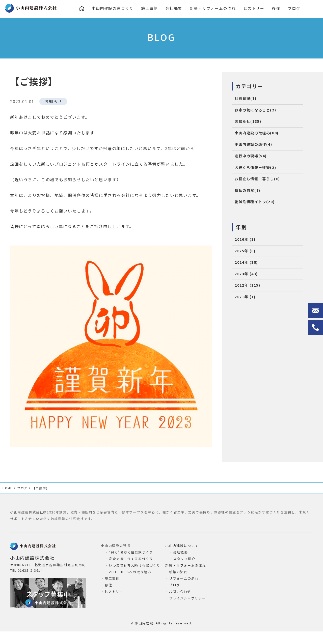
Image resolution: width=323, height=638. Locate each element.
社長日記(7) (245, 98)
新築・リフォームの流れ (213, 8)
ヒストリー (253, 8)
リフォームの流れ (183, 578)
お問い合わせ (180, 591)
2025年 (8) (245, 250)
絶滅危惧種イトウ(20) (255, 201)
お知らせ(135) (248, 121)
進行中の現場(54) (251, 155)
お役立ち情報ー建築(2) (255, 167)
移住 (276, 8)
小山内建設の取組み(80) (257, 132)
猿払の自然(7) (247, 190)
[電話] (315, 327)
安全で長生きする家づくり (131, 558)
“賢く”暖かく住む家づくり (131, 552)
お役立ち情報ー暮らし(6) (257, 178)
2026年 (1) (245, 239)
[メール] (315, 310)
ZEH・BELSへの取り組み (130, 571)
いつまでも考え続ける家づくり (134, 565)
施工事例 (149, 8)
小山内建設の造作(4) (253, 144)
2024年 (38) (246, 262)
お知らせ (53, 101)
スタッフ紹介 (184, 558)
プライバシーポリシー (187, 598)
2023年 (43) (246, 273)
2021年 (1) (245, 296)
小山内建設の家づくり (112, 8)
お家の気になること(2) (255, 109)
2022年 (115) (247, 285)
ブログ (294, 8)
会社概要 (173, 8)
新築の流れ (178, 571)
